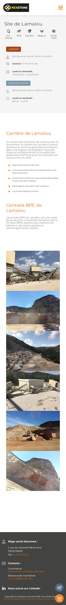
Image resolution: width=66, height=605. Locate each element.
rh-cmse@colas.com (20, 578)
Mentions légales (12, 599)
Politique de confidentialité (36, 599)
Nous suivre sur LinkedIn (24, 588)
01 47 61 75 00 (20, 554)
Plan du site (57, 599)
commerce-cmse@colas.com (26, 571)
